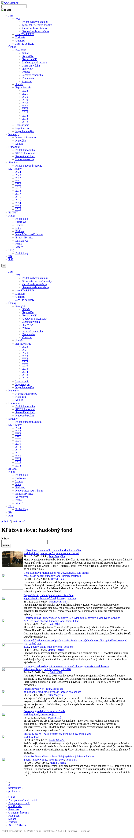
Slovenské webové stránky (37, 24)
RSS (10, 259)
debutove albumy (33, 669)
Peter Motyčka (57, 556)
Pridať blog (21, 253)
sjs (45, 691)
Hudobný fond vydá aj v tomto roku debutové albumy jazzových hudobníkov (66, 666)
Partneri (12, 821)
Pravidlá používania (19, 803)
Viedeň (19, 246)
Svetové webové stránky (35, 31)
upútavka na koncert (67, 553)
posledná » (14, 791)
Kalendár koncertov (26, 137)
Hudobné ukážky (24, 159)
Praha (18, 243)
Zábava (26, 71)
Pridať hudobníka (25, 149)
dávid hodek (37, 575)
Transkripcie (22, 124)
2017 (25, 106)
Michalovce (21, 240)
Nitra (18, 228)
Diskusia (20, 37)
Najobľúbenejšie (24, 131)
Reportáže (28, 56)
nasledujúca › (15, 787)
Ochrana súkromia (18, 812)
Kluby (11, 215)
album (27, 759)
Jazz (10, 15)
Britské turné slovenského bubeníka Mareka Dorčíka (52, 550)
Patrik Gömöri (57, 740)
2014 (25, 115)
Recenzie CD (29, 59)
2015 (25, 112)
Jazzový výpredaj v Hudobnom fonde (44, 711)
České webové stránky (34, 28)
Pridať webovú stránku (35, 21)
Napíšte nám (15, 806)
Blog (11, 250)
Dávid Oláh (57, 578)
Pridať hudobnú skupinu (28, 165)
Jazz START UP (24, 34)
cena (26, 575)
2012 (25, 121)
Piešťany (20, 231)
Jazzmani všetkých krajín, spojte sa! (43, 688)
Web (17, 18)
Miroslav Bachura (59, 601)
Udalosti (20, 40)
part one (71, 598)
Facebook (13, 809)
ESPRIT (13, 212)
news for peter (56, 759)
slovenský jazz (48, 714)
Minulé (19, 143)
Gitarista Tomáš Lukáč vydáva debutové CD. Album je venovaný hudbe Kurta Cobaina (72, 617)
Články (12, 46)
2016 (25, 109)
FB (10, 256)
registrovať (19, 521)
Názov (5, 538)
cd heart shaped (39, 621)
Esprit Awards (23, 87)
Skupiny (13, 162)
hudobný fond (31, 553)
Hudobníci (14, 146)
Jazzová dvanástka (32, 74)
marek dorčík (47, 553)
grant (43, 646)
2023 (18, 175)
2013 (25, 118)
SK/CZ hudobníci (25, 153)
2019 (25, 99)
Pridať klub (21, 218)
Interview (27, 68)
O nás (11, 796)
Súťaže (26, 53)
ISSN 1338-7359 (17, 825)
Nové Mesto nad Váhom (29, 234)
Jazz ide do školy (24, 43)
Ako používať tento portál (22, 800)
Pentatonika (28, 78)
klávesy (61, 598)
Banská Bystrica (24, 237)
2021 (25, 93)
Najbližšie (20, 140)
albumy (35, 646)
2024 (18, 171)
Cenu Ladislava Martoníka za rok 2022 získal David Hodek (56, 572)
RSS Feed (14, 815)
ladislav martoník (71, 575)
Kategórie (20, 49)
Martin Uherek (55, 649)
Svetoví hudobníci (25, 156)
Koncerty (13, 134)
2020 (25, 96)
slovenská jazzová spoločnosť (64, 691)
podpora (68, 646)
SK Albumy (15, 168)
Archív (19, 84)
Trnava (19, 225)
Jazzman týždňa (31, 65)
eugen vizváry (31, 598)
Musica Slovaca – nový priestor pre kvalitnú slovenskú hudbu (57, 733)
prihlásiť (6, 521)
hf (25, 691)
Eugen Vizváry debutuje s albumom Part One (48, 595)
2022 (25, 90)
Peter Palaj (71, 759)
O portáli (27, 81)
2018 (25, 103)
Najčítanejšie (22, 128)
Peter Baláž (54, 717)
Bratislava (20, 221)
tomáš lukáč (72, 621)
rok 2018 (66, 669)
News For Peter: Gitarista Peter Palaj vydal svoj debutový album (59, 756)
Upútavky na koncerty (34, 62)
